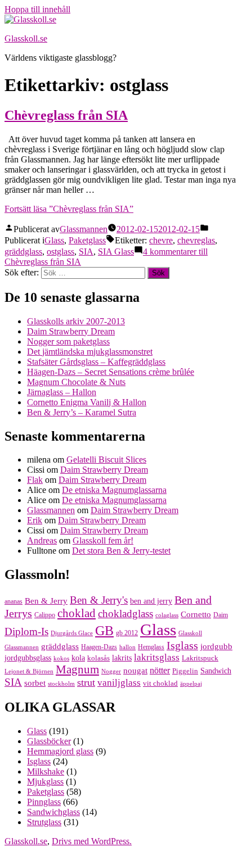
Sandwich (215, 671)
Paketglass (87, 240)
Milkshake (45, 771)
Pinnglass (44, 802)
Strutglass (44, 822)
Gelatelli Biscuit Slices (106, 459)
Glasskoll (190, 633)
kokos (61, 658)
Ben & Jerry (46, 600)
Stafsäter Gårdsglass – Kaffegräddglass (96, 361)
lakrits (122, 658)
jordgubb (216, 646)
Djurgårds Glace (72, 633)
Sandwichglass (53, 812)
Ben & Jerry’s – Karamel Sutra (81, 412)
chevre (161, 240)
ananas (14, 601)
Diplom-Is (26, 631)
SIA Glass (116, 251)
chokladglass (125, 613)
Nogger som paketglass (68, 341)
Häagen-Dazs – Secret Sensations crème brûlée (110, 372)
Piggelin (185, 671)
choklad (76, 613)
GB (104, 630)
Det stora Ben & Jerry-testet (121, 550)
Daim (220, 615)
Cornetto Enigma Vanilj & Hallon (86, 402)
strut (86, 682)
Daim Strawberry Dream (71, 331)
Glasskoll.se (26, 38)
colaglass (166, 615)
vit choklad (160, 683)
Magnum (77, 669)
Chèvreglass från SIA (66, 115)
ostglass (60, 251)
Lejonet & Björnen (29, 671)
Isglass (182, 645)
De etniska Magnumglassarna (114, 490)
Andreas (42, 540)
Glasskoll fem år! (103, 540)
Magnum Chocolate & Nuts (76, 382)
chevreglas (196, 240)
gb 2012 (127, 633)
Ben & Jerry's (99, 600)
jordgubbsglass (28, 658)
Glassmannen (83, 229)
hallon (127, 647)
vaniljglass (119, 682)
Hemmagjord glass (60, 751)
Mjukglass (45, 781)
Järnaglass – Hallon (61, 392)
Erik (34, 520)
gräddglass (23, 251)
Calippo (44, 615)
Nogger (111, 671)
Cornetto (196, 614)
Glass (54, 240)
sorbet (35, 682)
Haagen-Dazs (99, 647)
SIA (86, 251)
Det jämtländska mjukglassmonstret (90, 351)
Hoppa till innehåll (37, 9)
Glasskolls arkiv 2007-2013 (76, 321)
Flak (35, 480)
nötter (160, 670)
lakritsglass (157, 657)
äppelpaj (191, 684)
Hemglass (151, 647)
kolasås (98, 658)
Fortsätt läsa (69, 209)
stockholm (61, 684)
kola (78, 658)
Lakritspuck (200, 658)
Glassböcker (49, 741)
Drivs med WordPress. (92, 841)
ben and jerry (151, 601)
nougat (135, 670)
